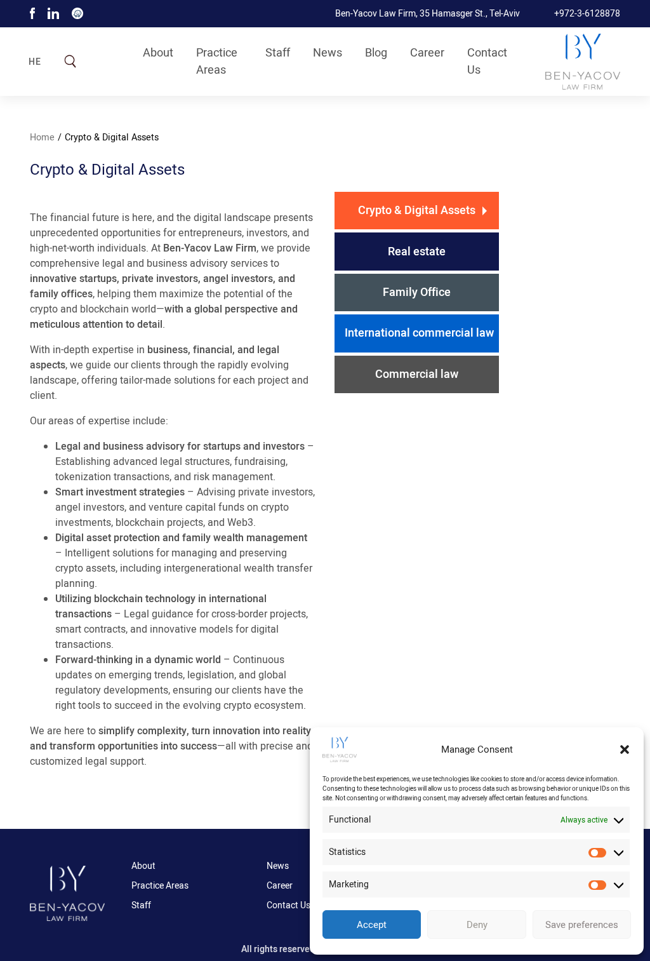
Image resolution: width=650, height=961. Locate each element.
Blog (376, 53)
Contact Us (487, 61)
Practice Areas (216, 61)
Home (42, 137)
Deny (477, 925)
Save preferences (581, 925)
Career (427, 53)
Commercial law (416, 374)
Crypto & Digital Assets (416, 210)
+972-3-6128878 (587, 13)
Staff (277, 53)
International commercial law (419, 333)
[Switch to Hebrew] (41, 64)
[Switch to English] (41, 53)
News (327, 53)
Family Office (417, 292)
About (158, 53)
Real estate (417, 251)
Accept (372, 925)
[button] (624, 749)
